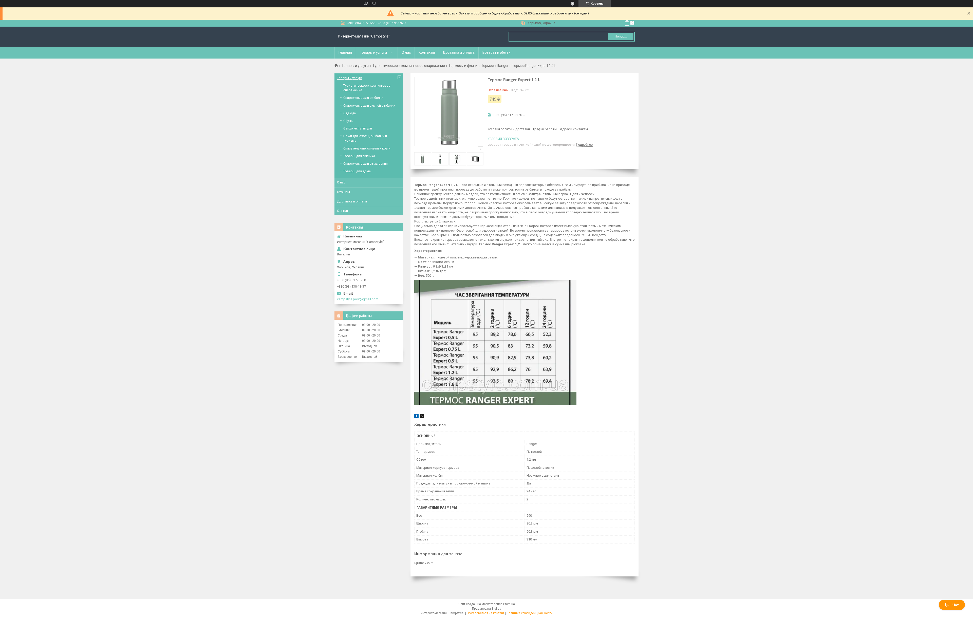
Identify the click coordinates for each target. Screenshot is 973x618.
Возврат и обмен (496, 52)
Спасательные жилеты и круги (366, 148)
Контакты (427, 52)
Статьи (342, 211)
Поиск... (621, 36)
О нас (406, 52)
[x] (422, 417)
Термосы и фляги (462, 66)
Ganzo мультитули (357, 128)
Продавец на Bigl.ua (486, 608)
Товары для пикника (359, 156)
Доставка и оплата (459, 52)
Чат (955, 605)
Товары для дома (357, 171)
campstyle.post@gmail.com (357, 299)
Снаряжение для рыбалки (363, 98)
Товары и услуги (373, 52)
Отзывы (343, 192)
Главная (345, 52)
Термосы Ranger (495, 66)
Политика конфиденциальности (530, 613)
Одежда (349, 113)
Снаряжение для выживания (365, 163)
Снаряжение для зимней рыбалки (369, 105)
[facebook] (416, 417)
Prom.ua (509, 604)
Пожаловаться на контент (485, 613)
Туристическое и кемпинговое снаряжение (408, 66)
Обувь (348, 121)
